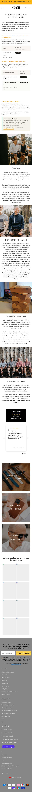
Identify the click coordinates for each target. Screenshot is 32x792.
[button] (4, 438)
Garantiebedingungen (7, 708)
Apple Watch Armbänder (8, 672)
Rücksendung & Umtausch (8, 713)
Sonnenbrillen (5, 683)
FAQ (3, 719)
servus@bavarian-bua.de (8, 129)
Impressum (4, 755)
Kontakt (3, 722)
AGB (3, 760)
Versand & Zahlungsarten (8, 705)
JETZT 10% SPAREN (23, 653)
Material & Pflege (6, 716)
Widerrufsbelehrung (7, 763)
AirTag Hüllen (5, 689)
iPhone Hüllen (5, 675)
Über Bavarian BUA (6, 702)
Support (4, 752)
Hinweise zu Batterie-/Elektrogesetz (10, 766)
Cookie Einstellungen (7, 769)
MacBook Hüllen (6, 678)
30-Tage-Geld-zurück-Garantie (9, 710)
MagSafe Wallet (6, 694)
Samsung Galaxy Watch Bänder (9, 692)
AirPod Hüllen (5, 686)
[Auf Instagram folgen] (7, 773)
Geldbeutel (4, 680)
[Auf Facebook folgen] (2, 773)
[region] (16, 438)
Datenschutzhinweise (16, 664)
